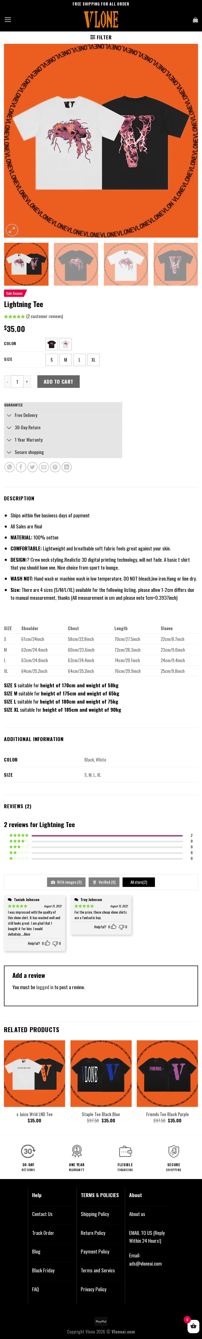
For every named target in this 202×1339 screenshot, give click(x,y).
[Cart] (195, 19)
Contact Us (42, 1214)
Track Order (43, 1232)
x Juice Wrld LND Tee (35, 1114)
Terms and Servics (98, 1270)
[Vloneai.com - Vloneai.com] (101, 19)
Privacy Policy (94, 1289)
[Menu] (8, 19)
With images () (69, 882)
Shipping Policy (95, 1214)
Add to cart (58, 381)
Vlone (90, 1331)
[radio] (52, 344)
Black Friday (43, 1270)
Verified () (106, 882)
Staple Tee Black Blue (101, 1114)
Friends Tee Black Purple (167, 1114)
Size (8, 359)
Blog (36, 1251)
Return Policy (93, 1232)
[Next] (187, 140)
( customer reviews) (44, 316)
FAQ (35, 1289)
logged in (44, 987)
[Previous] (14, 140)
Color (10, 343)
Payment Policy (95, 1251)
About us (137, 1214)
